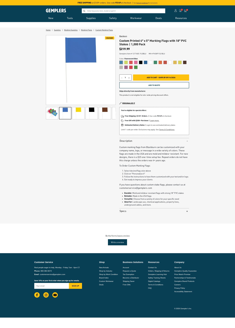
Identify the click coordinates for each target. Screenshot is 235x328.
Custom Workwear (106, 281)
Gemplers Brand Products (184, 281)
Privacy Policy (179, 288)
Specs (123, 211)
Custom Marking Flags (104, 30)
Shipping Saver (129, 281)
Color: (128, 59)
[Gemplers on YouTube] (55, 295)
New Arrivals (104, 267)
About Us (177, 267)
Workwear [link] (136, 18)
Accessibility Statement (183, 291)
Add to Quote (154, 85)
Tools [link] (70, 18)
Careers (177, 285)
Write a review (117, 242)
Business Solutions (133, 262)
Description (126, 140)
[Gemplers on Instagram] (46, 295)
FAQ (150, 288)
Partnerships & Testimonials (185, 278)
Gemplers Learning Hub (157, 274)
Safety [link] (113, 18)
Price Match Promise (182, 274)
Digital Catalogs (154, 281)
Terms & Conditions (142, 3)
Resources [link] (181, 18)
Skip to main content (10, 3)
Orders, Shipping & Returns (158, 271)
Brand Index (104, 278)
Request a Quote (129, 271)
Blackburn (123, 36)
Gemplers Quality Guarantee (185, 271)
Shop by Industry (105, 271)
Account (126, 267)
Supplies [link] (91, 18)
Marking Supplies (71, 30)
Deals (101, 285)
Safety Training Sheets (157, 278)
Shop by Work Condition (108, 274)
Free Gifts (126, 285)
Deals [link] (158, 18)
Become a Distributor (131, 278)
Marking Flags (86, 30)
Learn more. (154, 120)
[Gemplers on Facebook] (37, 295)
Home (48, 30)
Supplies (57, 30)
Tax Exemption (128, 274)
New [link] (50, 18)
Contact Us (152, 267)
